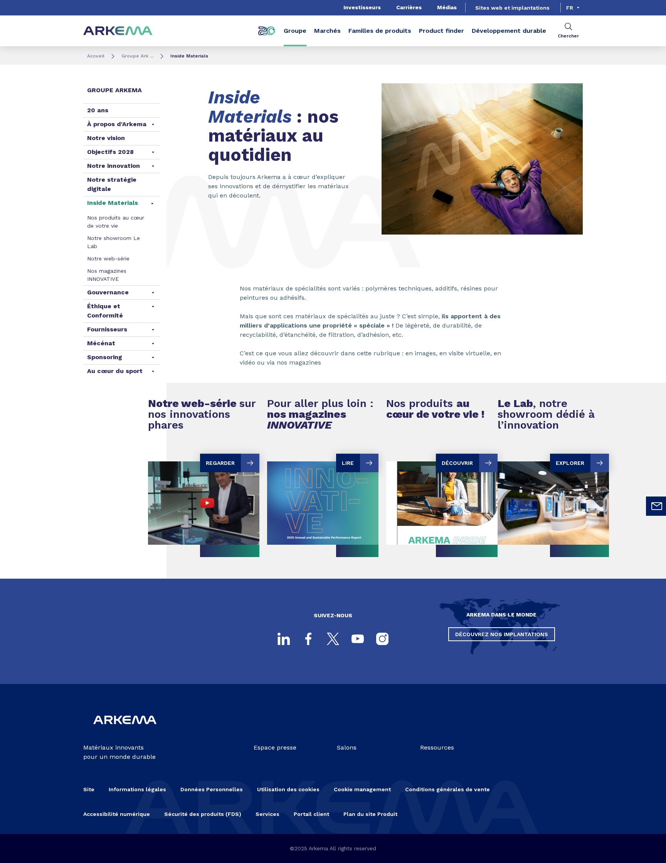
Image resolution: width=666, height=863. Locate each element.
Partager (541, 246)
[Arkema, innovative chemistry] (124, 730)
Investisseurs (362, 7)
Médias (447, 7)
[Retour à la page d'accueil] (118, 31)
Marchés (327, 30)
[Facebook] (308, 639)
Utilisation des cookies (288, 789)
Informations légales (137, 789)
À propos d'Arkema (116, 124)
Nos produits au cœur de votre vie (115, 221)
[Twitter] (333, 639)
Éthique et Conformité (105, 310)
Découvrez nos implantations (501, 634)
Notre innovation (113, 165)
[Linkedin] (284, 639)
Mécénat (101, 343)
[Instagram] (382, 639)
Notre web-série (108, 258)
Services (267, 814)
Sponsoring (104, 357)
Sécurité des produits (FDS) (202, 814)
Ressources (437, 747)
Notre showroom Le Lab (113, 242)
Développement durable (509, 30)
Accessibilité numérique (116, 814)
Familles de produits (379, 30)
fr (569, 8)
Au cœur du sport (115, 371)
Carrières (409, 7)
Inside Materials (112, 202)
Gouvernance (108, 292)
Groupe (295, 30)
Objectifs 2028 (110, 151)
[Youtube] (358, 639)
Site (88, 789)
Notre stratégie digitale (111, 184)
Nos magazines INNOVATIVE (106, 275)
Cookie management (362, 789)
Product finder (441, 30)
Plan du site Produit (370, 814)
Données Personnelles (211, 789)
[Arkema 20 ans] (266, 30)
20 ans (97, 110)
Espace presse (275, 747)
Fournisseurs (107, 329)
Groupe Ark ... (137, 56)
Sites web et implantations (512, 8)
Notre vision (106, 138)
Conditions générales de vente (447, 789)
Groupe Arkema (114, 90)
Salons (347, 747)
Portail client (311, 814)
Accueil (95, 56)
